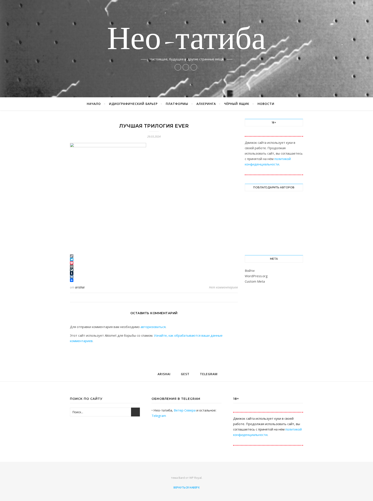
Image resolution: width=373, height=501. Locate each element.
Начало (94, 104)
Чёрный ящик (236, 104)
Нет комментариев (223, 287)
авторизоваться (153, 327)
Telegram (159, 415)
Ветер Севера (185, 410)
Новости (266, 104)
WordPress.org (256, 276)
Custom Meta (255, 281)
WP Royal (195, 478)
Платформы (177, 104)
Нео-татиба (186, 40)
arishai (80, 287)
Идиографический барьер (133, 104)
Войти (249, 270)
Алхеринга (206, 104)
